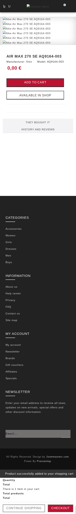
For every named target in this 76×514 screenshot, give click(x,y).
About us (11, 286)
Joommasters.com (57, 456)
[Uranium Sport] (38, 6)
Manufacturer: (15, 61)
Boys (9, 262)
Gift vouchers (14, 364)
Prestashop (44, 461)
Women (10, 235)
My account (13, 344)
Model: (41, 61)
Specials (11, 378)
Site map (11, 320)
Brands (10, 358)
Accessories (14, 228)
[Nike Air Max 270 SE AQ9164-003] (27, 18)
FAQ (8, 306)
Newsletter (13, 351)
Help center (13, 293)
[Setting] (70, 7)
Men (8, 255)
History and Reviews (38, 129)
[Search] (13, 7)
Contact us (13, 313)
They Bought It (38, 122)
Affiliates (11, 371)
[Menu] (4, 6)
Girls (9, 242)
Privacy (10, 300)
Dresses (11, 248)
